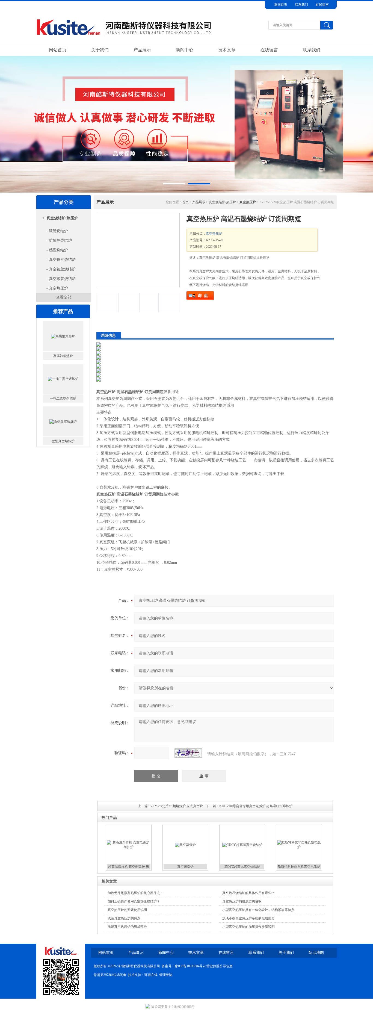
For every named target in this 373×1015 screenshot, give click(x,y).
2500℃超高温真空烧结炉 (242, 867)
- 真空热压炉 (57, 288)
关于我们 (100, 50)
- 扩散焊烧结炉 (59, 240)
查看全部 (63, 297)
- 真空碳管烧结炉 (61, 279)
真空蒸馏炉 (185, 867)
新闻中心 (184, 50)
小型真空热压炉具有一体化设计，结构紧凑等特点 (258, 910)
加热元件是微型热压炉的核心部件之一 (135, 893)
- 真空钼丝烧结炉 (61, 269)
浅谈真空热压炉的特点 (124, 918)
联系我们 (301, 5)
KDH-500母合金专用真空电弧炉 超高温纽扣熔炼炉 (255, 806)
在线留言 (322, 5)
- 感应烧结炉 (57, 250)
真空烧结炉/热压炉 (62, 218)
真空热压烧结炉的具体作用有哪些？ (248, 893)
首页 (185, 202)
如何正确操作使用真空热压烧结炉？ (134, 901)
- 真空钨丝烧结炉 (61, 260)
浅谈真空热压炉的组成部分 (127, 927)
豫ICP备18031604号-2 (190, 966)
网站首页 (57, 50)
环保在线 (151, 975)
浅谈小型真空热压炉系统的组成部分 (248, 918)
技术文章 (227, 50)
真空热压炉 (214, 233)
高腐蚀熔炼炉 (63, 356)
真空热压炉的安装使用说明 (127, 910)
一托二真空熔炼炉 (63, 398)
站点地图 (316, 953)
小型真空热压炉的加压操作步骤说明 (248, 927)
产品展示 (142, 50)
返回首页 (280, 5)
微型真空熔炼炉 (63, 441)
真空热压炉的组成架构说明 (242, 901)
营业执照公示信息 (219, 966)
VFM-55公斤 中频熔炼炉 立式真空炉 (176, 806)
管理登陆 (165, 975)
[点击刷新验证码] (188, 753)
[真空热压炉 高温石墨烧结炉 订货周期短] (138, 250)
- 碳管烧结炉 (57, 231)
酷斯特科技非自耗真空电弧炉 (299, 867)
